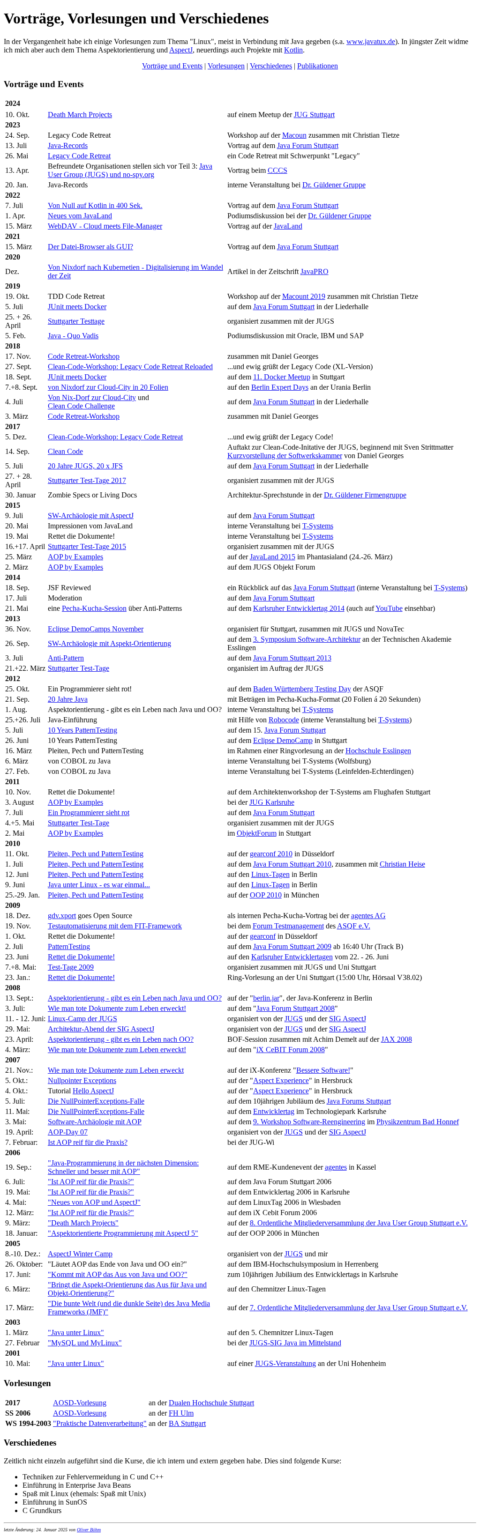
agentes (336, 1167)
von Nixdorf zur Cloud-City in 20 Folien (108, 387)
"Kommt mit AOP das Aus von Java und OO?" (118, 1274)
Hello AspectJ (93, 1091)
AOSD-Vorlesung (79, 1403)
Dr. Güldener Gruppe (334, 185)
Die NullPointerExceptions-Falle (96, 1101)
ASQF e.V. (353, 926)
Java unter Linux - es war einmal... (99, 885)
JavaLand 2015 (272, 557)
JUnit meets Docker (77, 307)
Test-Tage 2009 (71, 967)
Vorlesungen (226, 66)
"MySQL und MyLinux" (85, 1343)
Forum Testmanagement (288, 926)
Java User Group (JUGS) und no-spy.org (130, 170)
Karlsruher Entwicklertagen (292, 957)
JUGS (294, 1019)
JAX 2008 (396, 1039)
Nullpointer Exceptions (82, 1080)
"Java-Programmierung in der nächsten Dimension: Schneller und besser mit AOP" (123, 1167)
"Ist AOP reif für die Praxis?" (91, 1182)
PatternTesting (69, 946)
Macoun (294, 135)
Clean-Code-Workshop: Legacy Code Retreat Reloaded (130, 367)
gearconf (263, 936)
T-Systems (317, 526)
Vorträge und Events (172, 66)
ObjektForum (257, 833)
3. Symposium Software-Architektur (306, 639)
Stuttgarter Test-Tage (78, 668)
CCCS (277, 170)
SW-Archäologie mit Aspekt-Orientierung (109, 643)
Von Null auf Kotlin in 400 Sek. (95, 205)
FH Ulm (181, 1413)
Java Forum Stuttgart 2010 (292, 864)
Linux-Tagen (270, 874)
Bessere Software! (323, 1070)
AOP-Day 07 (68, 1132)
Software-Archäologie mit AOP (95, 1122)
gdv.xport (62, 916)
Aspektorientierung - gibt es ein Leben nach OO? (121, 1039)
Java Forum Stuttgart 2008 (295, 1008)
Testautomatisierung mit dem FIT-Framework (115, 926)
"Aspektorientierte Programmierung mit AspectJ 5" (123, 1233)
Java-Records (68, 145)
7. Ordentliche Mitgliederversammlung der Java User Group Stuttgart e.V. (359, 1308)
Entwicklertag (273, 1111)
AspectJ (181, 50)
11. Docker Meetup (281, 377)
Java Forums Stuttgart (359, 1101)
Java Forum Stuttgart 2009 (292, 946)
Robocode (284, 720)
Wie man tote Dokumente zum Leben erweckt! (117, 1008)
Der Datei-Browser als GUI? (90, 247)
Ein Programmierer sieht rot (88, 812)
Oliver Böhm (89, 1529)
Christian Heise (402, 864)
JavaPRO (314, 271)
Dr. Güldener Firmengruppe (365, 495)
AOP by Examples (75, 557)
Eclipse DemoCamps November (95, 629)
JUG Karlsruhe (271, 802)
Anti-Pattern (66, 658)
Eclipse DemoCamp (283, 740)
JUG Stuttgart (314, 115)
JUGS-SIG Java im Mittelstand (295, 1343)
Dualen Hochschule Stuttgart (211, 1403)
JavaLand (288, 226)
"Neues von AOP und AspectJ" (94, 1202)
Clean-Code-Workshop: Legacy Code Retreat (115, 437)
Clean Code (65, 451)
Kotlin (293, 50)
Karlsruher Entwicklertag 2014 (299, 608)
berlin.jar (266, 998)
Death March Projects (80, 115)
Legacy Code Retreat (79, 156)
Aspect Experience (281, 1080)
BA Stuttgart (187, 1423)
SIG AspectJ (347, 1019)
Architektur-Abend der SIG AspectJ (101, 1029)
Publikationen (317, 66)
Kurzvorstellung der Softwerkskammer (284, 456)
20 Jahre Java (68, 699)
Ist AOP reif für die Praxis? (88, 1142)
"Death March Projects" (83, 1223)
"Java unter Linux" (76, 1332)
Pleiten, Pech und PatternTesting (95, 854)
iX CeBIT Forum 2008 (290, 1050)
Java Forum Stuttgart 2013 (292, 658)
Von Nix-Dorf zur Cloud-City (92, 397)
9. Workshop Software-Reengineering (309, 1122)
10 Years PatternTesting (82, 730)
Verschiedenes (271, 66)
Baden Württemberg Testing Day (302, 689)
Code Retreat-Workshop (84, 356)
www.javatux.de (370, 41)
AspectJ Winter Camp (80, 1254)
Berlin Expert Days (279, 387)
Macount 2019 (303, 296)
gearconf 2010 (271, 854)
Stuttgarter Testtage (76, 321)
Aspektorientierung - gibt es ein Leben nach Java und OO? (135, 998)
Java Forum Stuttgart (307, 145)
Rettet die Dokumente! (81, 957)
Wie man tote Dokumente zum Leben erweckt (116, 1070)
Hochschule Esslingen (378, 751)
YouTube (389, 608)
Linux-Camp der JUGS (82, 1019)
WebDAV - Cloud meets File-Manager (105, 226)
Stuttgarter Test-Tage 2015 (87, 546)
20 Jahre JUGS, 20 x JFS (85, 466)
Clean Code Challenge (81, 406)
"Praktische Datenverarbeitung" (100, 1423)
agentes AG (368, 916)
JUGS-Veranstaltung (285, 1363)
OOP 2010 (266, 895)
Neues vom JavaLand (80, 216)
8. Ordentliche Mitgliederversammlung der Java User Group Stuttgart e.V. (359, 1223)
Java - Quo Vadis (73, 336)
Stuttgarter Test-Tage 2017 (87, 480)
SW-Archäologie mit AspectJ (91, 515)
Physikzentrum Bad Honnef (417, 1122)
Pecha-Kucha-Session (94, 608)
